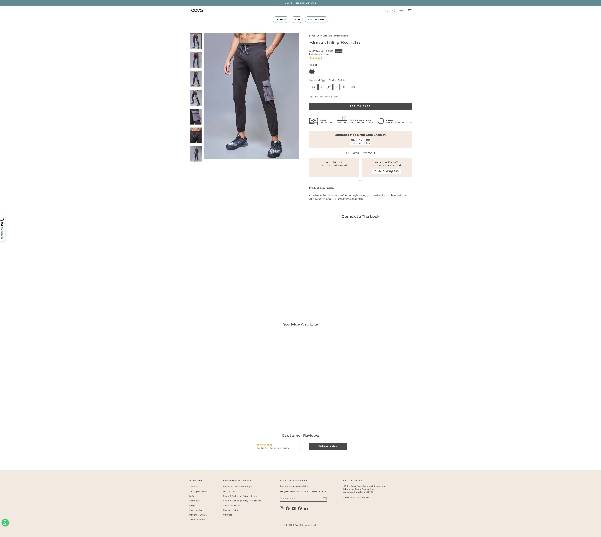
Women (281, 19)
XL (344, 87)
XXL (353, 87)
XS (313, 87)
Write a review (328, 446)
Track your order (197, 519)
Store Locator (195, 510)
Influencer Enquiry (198, 515)
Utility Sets (322, 36)
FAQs (191, 496)
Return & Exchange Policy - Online (240, 496)
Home (312, 36)
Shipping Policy (230, 510)
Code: (387, 171)
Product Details (337, 80)
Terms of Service (231, 505)
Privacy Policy (230, 491)
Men (297, 19)
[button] (316, 58)
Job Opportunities (198, 491)
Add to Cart (323, 275)
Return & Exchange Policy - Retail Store (242, 501)
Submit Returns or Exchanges (237, 486)
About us (193, 486)
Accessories (316, 19)
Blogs (192, 505)
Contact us (195, 501)
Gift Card (227, 515)
